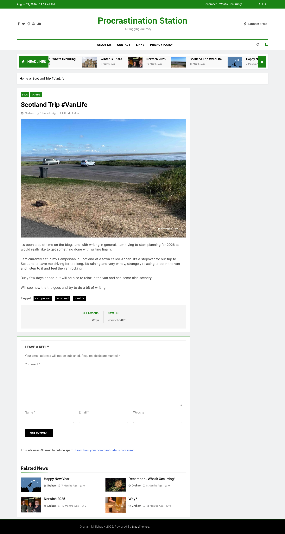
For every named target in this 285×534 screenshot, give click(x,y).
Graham (29, 113)
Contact (123, 45)
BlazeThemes (140, 526)
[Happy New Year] (221, 64)
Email (84, 412)
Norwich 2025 (142, 59)
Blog (25, 94)
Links (140, 45)
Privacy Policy (161, 45)
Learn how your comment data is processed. (105, 450)
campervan (43, 298)
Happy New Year (244, 59)
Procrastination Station (142, 21)
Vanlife (36, 94)
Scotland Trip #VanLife (192, 59)
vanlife (79, 298)
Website (138, 412)
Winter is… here (98, 59)
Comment (32, 364)
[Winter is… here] (76, 64)
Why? (133, 499)
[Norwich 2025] (121, 64)
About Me (104, 45)
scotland (63, 298)
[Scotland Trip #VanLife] (165, 64)
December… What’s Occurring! (223, 4)
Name (30, 412)
